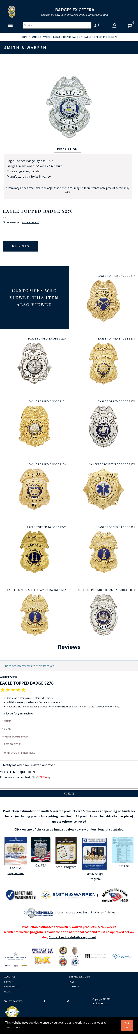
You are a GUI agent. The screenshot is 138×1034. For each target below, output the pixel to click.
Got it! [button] (127, 1025)
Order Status (12, 986)
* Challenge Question (17, 772)
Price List (123, 866)
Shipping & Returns (79, 976)
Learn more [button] (13, 1027)
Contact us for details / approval (72, 937)
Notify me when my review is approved (29, 765)
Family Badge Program (95, 876)
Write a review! (30, 222)
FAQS (71, 981)
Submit (69, 793)
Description (67, 149)
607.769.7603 (15, 1001)
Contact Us (75, 986)
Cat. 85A (40, 865)
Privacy (8, 981)
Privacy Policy (112, 706)
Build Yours (20, 246)
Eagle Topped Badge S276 (100, 37)
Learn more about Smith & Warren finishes (86, 912)
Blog (7, 991)
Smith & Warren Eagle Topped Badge (56, 37)
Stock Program (66, 867)
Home (24, 37)
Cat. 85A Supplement (16, 870)
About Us (9, 976)
